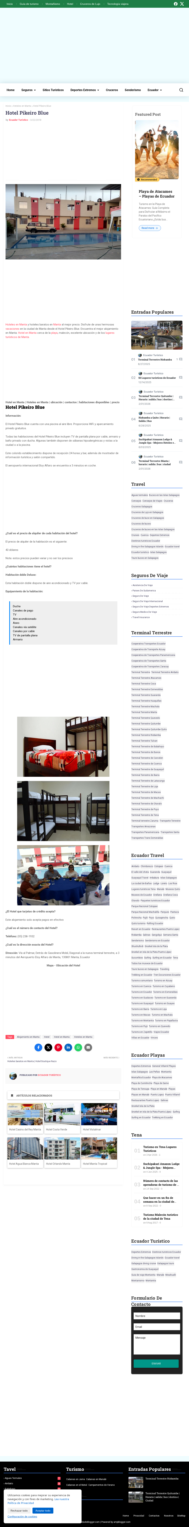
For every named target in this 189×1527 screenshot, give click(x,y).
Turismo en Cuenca (141, 986)
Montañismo (53, 3)
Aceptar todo (42, 1510)
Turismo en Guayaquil (142, 1003)
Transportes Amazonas (143, 826)
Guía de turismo (29, 3)
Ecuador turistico (140, 552)
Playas (172, 1089)
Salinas (146, 935)
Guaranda (155, 872)
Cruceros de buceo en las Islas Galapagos (153, 529)
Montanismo (137, 1280)
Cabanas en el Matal (76, 1485)
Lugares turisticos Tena (143, 889)
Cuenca (145, 535)
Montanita (166, 1072)
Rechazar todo (19, 1510)
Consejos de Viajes (152, 501)
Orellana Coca (170, 895)
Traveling (164, 969)
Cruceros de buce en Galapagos (147, 518)
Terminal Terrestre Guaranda (146, 695)
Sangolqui (157, 935)
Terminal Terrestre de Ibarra (145, 775)
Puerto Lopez (157, 1094)
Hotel (70, 3)
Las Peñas (154, 1072)
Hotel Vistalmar (92, 1129)
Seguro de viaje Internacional (148, 601)
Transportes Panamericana (145, 832)
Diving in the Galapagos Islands (147, 546)
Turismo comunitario (142, 980)
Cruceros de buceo (141, 523)
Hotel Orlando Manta (58, 1163)
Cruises (135, 535)
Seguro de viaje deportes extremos (151, 606)
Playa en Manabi (159, 1089)
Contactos (154, 1515)
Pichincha (136, 917)
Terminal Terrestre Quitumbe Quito (149, 729)
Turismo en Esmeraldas (165, 992)
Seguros (26, 90)
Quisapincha (161, 917)
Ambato (135, 866)
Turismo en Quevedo (159, 1026)
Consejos (136, 501)
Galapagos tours (165, 1263)
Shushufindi (137, 946)
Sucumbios (137, 957)
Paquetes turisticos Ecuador (155, 900)
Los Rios (172, 883)
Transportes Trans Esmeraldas (147, 838)
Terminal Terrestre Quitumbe (146, 723)
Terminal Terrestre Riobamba (155, 359)
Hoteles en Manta (22, 106)
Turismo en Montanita (142, 1020)
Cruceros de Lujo (90, 3)
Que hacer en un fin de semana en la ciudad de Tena (158, 1201)
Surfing (147, 957)
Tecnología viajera (117, 3)
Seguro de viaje (141, 596)
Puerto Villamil (172, 1094)
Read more (148, 227)
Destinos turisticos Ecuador (145, 541)
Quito (172, 917)
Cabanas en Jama (75, 1479)
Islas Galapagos (158, 552)
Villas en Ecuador (140, 1037)
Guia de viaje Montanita (143, 1275)
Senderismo (133, 90)
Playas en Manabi (140, 1094)
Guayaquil (166, 872)
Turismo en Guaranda (165, 997)
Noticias (71, 1505)
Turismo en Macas (140, 1015)
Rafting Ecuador (155, 923)
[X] (182, 4)
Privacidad (138, 1515)
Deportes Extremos (83, 90)
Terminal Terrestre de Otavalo (146, 803)
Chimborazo (147, 866)
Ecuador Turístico (18, 119)
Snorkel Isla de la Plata (156, 946)
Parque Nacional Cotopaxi (144, 906)
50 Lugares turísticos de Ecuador (157, 377)
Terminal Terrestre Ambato (164, 672)
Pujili (145, 917)
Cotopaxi (158, 866)
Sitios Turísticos (53, 90)
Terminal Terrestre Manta (144, 712)
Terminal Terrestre (140, 672)
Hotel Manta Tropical (95, 1163)
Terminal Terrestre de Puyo (145, 809)
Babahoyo (32, 1489)
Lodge (156, 883)
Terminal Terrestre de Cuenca (146, 763)
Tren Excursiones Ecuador (167, 975)
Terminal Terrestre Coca (143, 683)
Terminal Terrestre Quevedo (145, 718)
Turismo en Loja (158, 1009)
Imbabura (154, 877)
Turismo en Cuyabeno (164, 986)
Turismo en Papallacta (166, 1020)
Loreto (164, 883)
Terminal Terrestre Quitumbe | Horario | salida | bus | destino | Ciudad (156, 399)
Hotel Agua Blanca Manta (24, 1163)
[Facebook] (175, 4)
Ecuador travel (172, 546)
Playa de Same (161, 1083)
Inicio (10, 3)
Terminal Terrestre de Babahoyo (147, 746)
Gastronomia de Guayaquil (145, 1269)
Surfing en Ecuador (162, 957)
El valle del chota (140, 872)
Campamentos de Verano (101, 1485)
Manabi (160, 889)
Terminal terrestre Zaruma (144, 821)
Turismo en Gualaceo (142, 997)
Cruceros (112, 90)
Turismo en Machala (162, 1015)
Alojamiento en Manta (28, 1037)
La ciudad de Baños (141, 883)
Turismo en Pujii (139, 1026)
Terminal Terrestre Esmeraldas (147, 689)
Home (11, 90)
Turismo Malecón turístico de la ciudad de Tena (160, 1216)
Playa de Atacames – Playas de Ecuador (157, 193)
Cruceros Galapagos (141, 506)
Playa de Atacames (162, 1077)
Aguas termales (139, 495)
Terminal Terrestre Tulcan (144, 741)
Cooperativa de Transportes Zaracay (150, 666)
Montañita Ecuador (141, 1077)
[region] (63, 369)
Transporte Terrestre (170, 821)
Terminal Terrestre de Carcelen (147, 758)
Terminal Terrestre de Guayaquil (147, 769)
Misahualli (170, 1275)
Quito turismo (138, 923)
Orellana (157, 895)
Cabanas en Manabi (96, 1479)
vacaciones (12, 328)
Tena (175, 957)
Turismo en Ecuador (141, 992)
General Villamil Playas (164, 1066)
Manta (57, 324)
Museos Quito (173, 889)
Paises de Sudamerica (144, 590)
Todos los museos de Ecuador (147, 963)
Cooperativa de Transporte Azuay (148, 649)
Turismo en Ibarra (140, 1009)
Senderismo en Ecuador (157, 940)
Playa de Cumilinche (141, 1083)
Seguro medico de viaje (145, 612)
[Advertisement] (94, 45)
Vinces (154, 1037)
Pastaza (174, 912)
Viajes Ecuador (161, 1032)
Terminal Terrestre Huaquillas (146, 701)
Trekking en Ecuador (141, 975)
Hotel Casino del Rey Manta (25, 1129)
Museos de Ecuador (141, 895)
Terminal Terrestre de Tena (145, 815)
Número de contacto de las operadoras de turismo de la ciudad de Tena (161, 1184)
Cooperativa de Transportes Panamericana (153, 655)
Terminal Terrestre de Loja (144, 786)
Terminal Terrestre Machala (145, 706)
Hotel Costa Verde (56, 1129)
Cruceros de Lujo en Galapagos (147, 512)
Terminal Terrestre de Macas (146, 792)
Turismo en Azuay (163, 980)
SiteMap (181, 1515)
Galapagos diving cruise (143, 1263)
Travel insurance (141, 617)
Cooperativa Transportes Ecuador (148, 643)
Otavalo (135, 900)
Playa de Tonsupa (140, 1089)
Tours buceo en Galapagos (145, 558)
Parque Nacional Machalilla (145, 912)
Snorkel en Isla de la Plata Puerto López (151, 952)
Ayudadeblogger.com (89, 1522)
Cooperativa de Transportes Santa (148, 661)
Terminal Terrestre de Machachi (147, 798)
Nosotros (168, 1515)
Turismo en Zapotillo (141, 1032)
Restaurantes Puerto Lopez (166, 929)
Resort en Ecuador (140, 929)
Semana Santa (170, 935)
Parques (165, 912)
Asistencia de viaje (143, 585)
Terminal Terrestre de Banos (145, 752)
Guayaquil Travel (139, 877)
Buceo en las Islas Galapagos (164, 495)
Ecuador (153, 90)
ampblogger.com (122, 1522)
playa (54, 332)
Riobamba (136, 935)
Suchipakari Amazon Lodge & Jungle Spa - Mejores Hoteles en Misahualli (157, 443)
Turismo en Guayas (165, 1003)
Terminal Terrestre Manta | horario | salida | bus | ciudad (155, 462)
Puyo (151, 917)
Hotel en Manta (27, 332)
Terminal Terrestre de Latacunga (148, 781)
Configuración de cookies (22, 1516)
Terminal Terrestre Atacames (146, 678)
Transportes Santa (170, 832)
